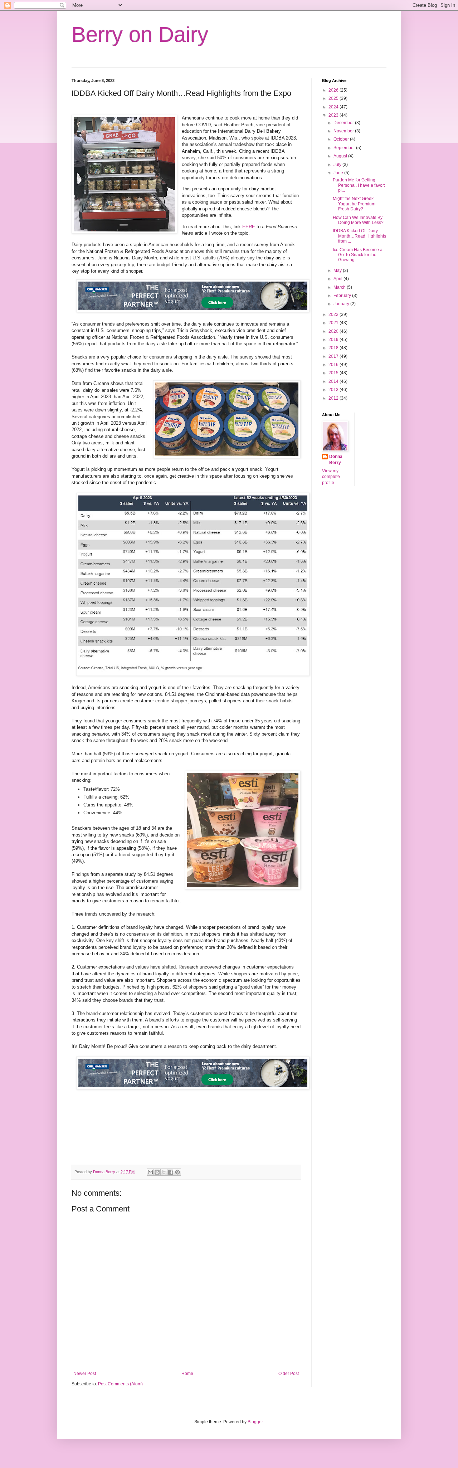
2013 (334, 389)
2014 (334, 381)
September (344, 147)
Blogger (255, 1421)
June (338, 172)
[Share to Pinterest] (177, 1172)
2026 (334, 90)
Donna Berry (335, 459)
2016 (334, 364)
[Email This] (150, 1172)
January (341, 303)
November (344, 130)
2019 (334, 339)
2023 (334, 115)
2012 (334, 398)
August (340, 155)
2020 (334, 331)
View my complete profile (331, 477)
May (338, 270)
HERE (248, 226)
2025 (334, 98)
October (341, 139)
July (337, 164)
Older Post (288, 1373)
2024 (334, 106)
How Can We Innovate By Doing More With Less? (358, 220)
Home (187, 1373)
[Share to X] (163, 1172)
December (344, 122)
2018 (334, 347)
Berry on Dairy (140, 35)
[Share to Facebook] (170, 1172)
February (342, 295)
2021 (334, 322)
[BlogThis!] (157, 1172)
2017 (334, 356)
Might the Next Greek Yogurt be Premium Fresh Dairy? (354, 203)
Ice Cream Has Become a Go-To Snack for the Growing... (358, 255)
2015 (334, 372)
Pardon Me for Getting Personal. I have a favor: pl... (359, 185)
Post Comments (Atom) (120, 1383)
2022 (334, 314)
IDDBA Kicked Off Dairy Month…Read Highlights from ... (359, 236)
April (338, 278)
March (340, 287)
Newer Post (84, 1373)
